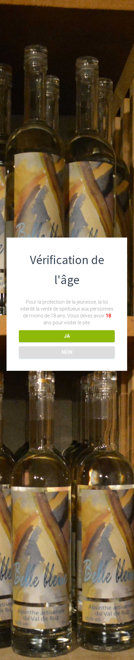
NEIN (67, 352)
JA (67, 336)
